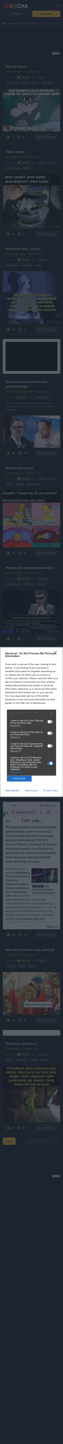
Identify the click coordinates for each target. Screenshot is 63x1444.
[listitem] (31, 713)
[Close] (56, 653)
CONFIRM (19, 778)
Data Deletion (12, 790)
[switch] (50, 721)
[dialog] (31, 722)
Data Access (31, 790)
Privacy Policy (50, 790)
